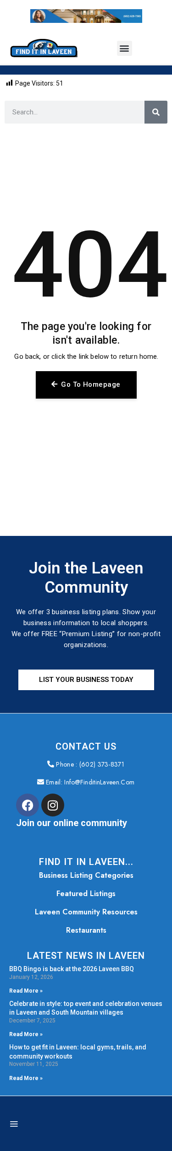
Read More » (26, 991)
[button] (124, 48)
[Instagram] (52, 805)
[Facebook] (27, 805)
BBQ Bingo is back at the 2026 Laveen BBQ (71, 969)
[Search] (155, 112)
